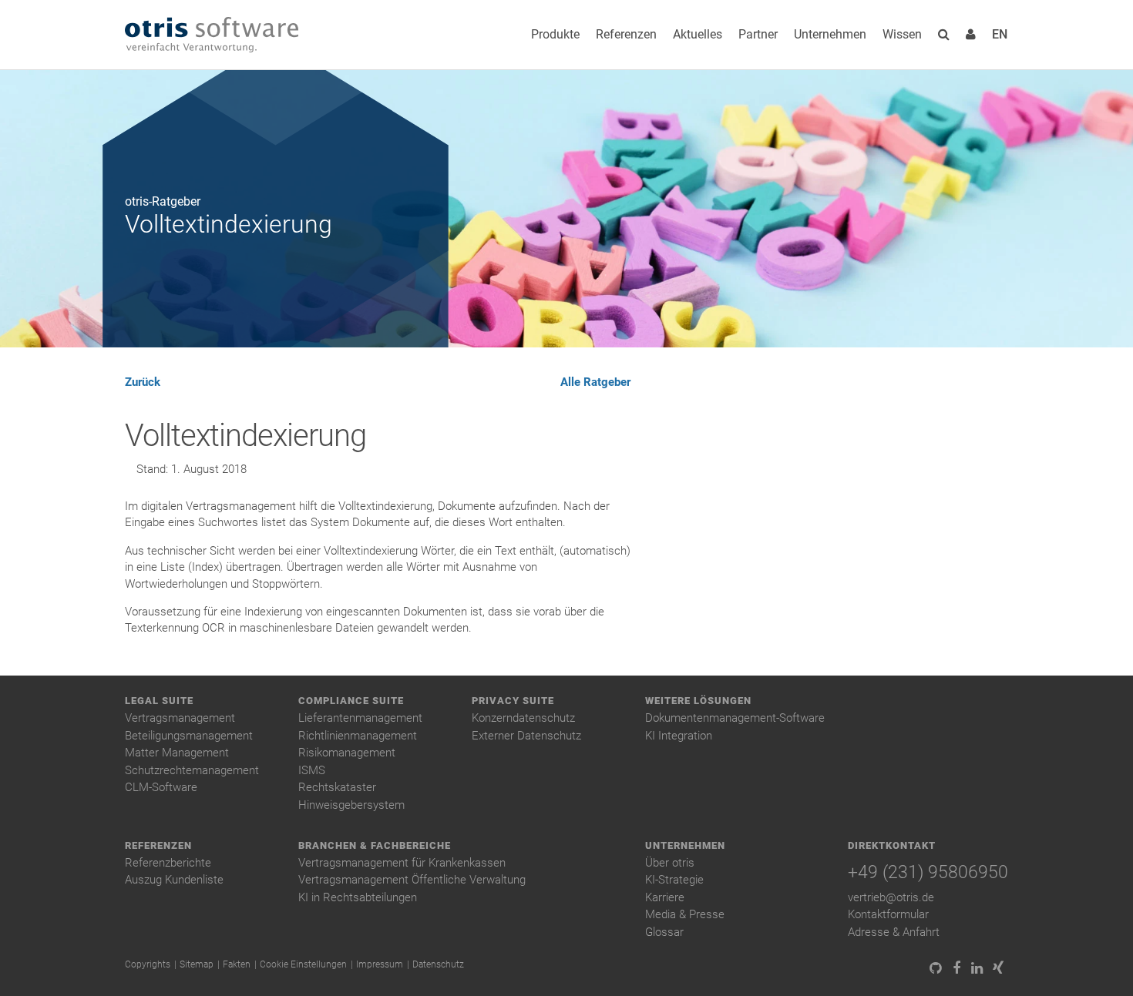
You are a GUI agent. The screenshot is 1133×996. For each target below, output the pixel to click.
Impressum (379, 964)
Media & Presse (685, 914)
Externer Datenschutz (526, 736)
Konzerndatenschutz (523, 718)
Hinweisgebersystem (351, 805)
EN (999, 34)
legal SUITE (159, 700)
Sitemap (196, 964)
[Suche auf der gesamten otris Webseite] (944, 34)
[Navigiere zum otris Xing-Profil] (997, 968)
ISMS (311, 770)
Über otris (669, 863)
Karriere (664, 897)
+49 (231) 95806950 (928, 872)
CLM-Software (161, 787)
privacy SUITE (513, 700)
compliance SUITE (351, 700)
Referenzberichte (168, 863)
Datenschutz (438, 964)
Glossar (664, 932)
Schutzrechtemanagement (192, 770)
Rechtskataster (337, 787)
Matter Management (177, 753)
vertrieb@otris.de (891, 897)
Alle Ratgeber (595, 382)
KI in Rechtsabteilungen (357, 897)
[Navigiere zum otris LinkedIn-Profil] (977, 968)
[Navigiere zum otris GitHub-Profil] (935, 968)
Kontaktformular (888, 914)
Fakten (236, 964)
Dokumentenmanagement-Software (735, 718)
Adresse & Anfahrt (894, 932)
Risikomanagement (346, 753)
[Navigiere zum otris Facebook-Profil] (956, 968)
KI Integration (678, 736)
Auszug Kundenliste (174, 880)
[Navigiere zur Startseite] (211, 35)
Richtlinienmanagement (357, 736)
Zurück (142, 382)
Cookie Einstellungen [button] (303, 964)
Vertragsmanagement (180, 718)
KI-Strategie (674, 880)
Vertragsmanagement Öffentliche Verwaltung (412, 880)
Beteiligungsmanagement (189, 736)
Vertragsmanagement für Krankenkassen (402, 863)
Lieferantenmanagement (360, 718)
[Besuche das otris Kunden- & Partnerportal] (971, 34)
